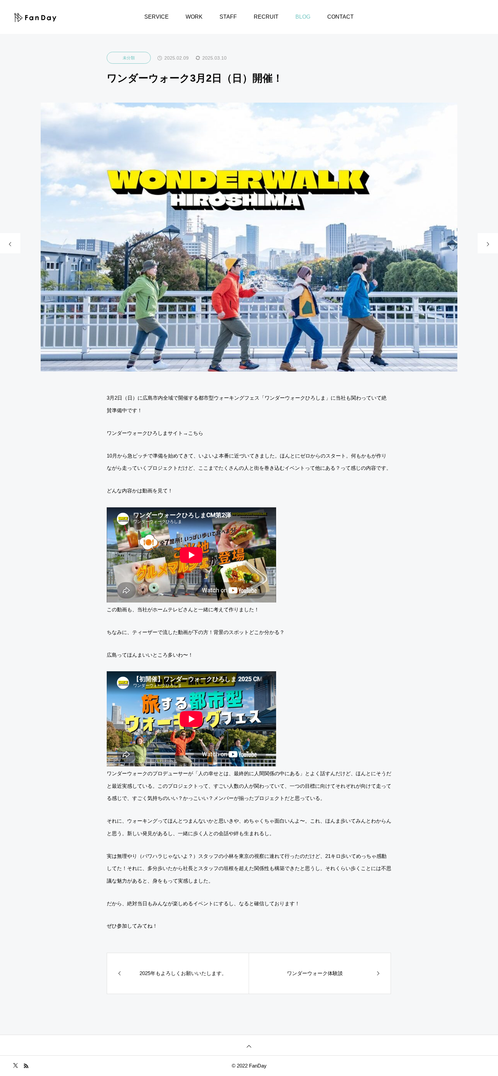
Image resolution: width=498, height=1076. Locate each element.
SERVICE (156, 17)
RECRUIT (266, 17)
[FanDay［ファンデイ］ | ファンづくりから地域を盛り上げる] (36, 17)
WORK (194, 17)
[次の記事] (488, 243)
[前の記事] (10, 243)
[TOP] (249, 1045)
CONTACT (340, 17)
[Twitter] (15, 1065)
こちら (195, 433)
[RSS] (26, 1065)
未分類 (129, 58)
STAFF (228, 17)
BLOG (302, 17)
